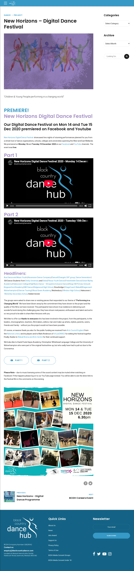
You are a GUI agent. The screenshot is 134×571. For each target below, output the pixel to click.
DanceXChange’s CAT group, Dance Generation (71, 277)
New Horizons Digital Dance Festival (19, 137)
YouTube (77, 144)
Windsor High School (71, 290)
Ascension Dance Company (39, 277)
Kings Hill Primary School (79, 284)
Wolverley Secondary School (16, 294)
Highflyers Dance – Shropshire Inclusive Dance (49, 284)
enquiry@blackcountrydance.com (18, 551)
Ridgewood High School (43, 287)
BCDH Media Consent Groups (59, 555)
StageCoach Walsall (73, 287)
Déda (45, 281)
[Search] (126, 56)
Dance (7, 15)
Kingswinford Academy (13, 287)
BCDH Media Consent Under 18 (59, 560)
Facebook (66, 144)
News (50, 530)
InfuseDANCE (59, 334)
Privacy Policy (53, 545)
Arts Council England (75, 330)
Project (18, 15)
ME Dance (28, 287)
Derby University (32, 281)
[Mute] (85, 205)
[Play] (7, 205)
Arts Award (52, 535)
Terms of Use (53, 550)
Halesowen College (21, 284)
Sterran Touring (24, 290)
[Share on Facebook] (86, 483)
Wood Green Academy (41, 290)
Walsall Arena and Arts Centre (30, 337)
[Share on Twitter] (90, 483)
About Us (51, 525)
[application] (48, 183)
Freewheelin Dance (73, 281)
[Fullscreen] (90, 205)
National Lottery (13, 334)
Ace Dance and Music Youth (15, 277)
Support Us (52, 540)
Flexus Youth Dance (56, 281)
